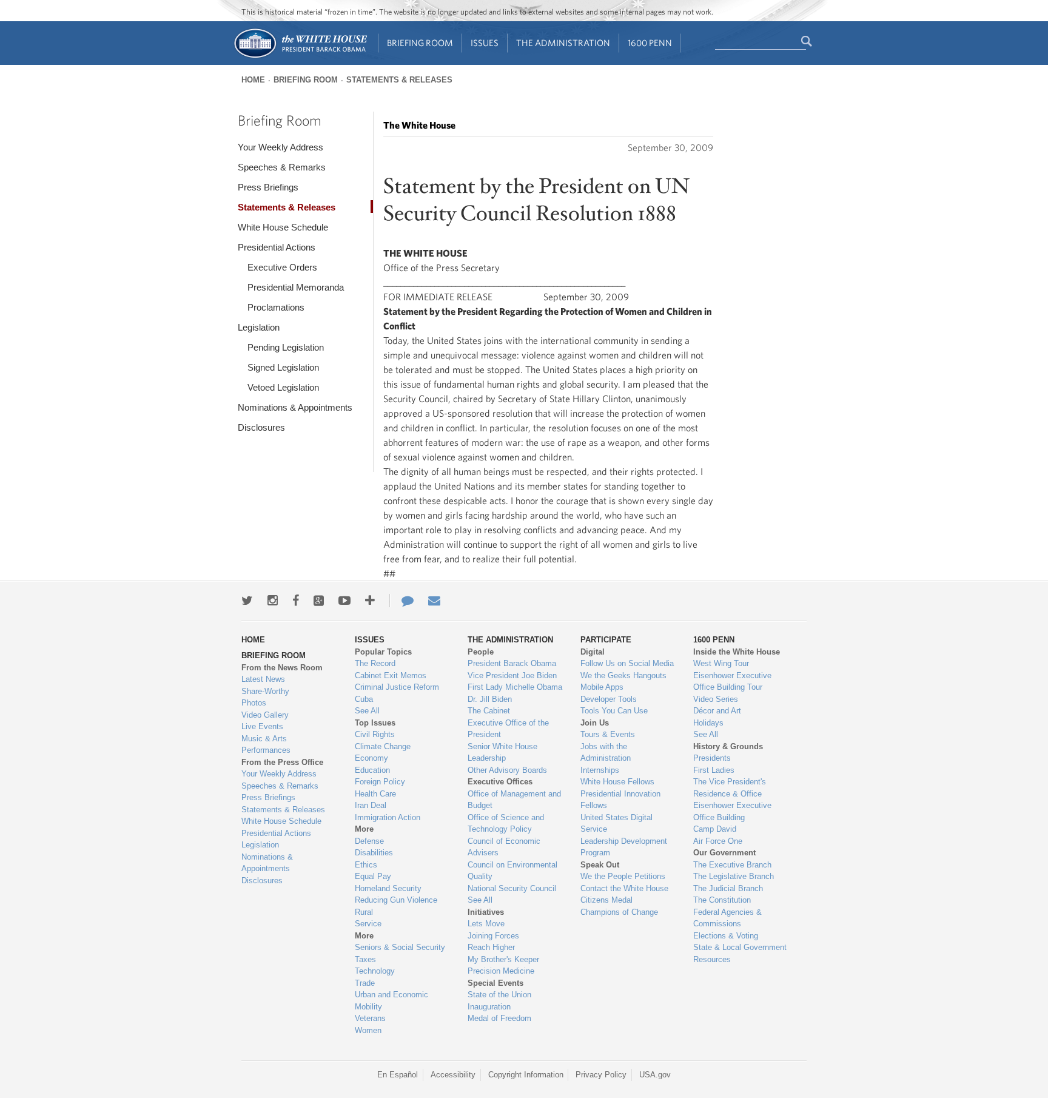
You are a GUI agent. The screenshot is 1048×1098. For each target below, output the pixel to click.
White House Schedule (283, 227)
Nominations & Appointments (295, 407)
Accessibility (453, 1074)
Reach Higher (491, 947)
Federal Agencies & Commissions (727, 918)
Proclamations (275, 307)
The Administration (563, 43)
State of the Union (499, 994)
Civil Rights (375, 734)
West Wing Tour (721, 663)
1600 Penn (650, 43)
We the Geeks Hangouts (623, 675)
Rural (364, 912)
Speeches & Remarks (282, 167)
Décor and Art (717, 710)
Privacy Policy (601, 1074)
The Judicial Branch (728, 888)
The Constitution (722, 899)
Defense (369, 841)
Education (372, 770)
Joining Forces (493, 935)
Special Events (495, 983)
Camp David (714, 829)
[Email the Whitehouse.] (434, 600)
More (364, 829)
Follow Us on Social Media (627, 663)
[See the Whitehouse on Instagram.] (272, 600)
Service (368, 923)
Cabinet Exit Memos (390, 675)
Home (253, 79)
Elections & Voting (725, 935)
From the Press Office (282, 762)
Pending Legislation (285, 347)
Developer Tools (608, 699)
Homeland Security (388, 888)
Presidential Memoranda (295, 287)
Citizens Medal (606, 899)
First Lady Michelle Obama (515, 687)
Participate (605, 639)
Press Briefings (268, 187)
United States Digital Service (616, 823)
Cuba (364, 699)
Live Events (262, 726)
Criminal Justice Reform (397, 687)
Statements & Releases (399, 79)
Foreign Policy (380, 781)
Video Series (715, 699)
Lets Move (486, 923)
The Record (375, 663)
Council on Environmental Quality (512, 870)
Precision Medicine (501, 970)
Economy (371, 758)
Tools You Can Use (614, 710)
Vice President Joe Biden (512, 675)
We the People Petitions (622, 876)
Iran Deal (370, 805)
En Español (397, 1074)
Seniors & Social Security (400, 947)
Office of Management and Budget (514, 799)
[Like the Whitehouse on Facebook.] (295, 600)
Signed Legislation (283, 367)
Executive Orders (282, 267)
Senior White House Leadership (502, 752)
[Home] (300, 56)
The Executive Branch (732, 864)
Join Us (594, 722)
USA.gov (655, 1074)
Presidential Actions (276, 247)
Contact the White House (624, 888)
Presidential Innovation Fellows (620, 799)
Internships (599, 770)
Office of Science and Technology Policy (506, 823)
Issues (485, 43)
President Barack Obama (512, 663)
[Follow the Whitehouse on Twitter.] (247, 600)
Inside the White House (736, 651)
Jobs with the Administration (605, 752)
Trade (365, 983)
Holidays (708, 722)
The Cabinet (489, 710)
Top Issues (375, 722)
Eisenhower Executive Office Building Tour (732, 681)
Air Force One (717, 841)
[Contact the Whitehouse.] (401, 600)
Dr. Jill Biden (490, 699)
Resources (712, 959)
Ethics (366, 864)
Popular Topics (383, 651)
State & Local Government (740, 947)
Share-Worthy (265, 691)
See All (367, 710)
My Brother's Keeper (503, 959)
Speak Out (599, 864)
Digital (592, 651)
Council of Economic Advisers (504, 847)
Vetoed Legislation (283, 387)
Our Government (724, 852)
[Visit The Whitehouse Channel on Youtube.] (344, 600)
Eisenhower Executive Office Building (732, 811)
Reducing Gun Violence (396, 899)
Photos (253, 702)
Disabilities (374, 852)
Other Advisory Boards (507, 770)
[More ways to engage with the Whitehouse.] (370, 600)
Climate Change (383, 746)
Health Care (375, 793)
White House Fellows (617, 781)
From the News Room (282, 667)
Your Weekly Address (280, 147)
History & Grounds (728, 746)
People (481, 651)
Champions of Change (619, 912)
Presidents (712, 758)
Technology (375, 970)
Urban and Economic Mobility (391, 1000)
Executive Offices (500, 781)
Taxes (365, 959)
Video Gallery (265, 714)
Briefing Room (420, 43)
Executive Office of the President (508, 728)
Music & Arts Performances (266, 744)
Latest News (263, 679)
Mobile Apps (601, 687)
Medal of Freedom (499, 1018)
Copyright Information (525, 1074)
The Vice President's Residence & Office (729, 787)
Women (368, 1030)
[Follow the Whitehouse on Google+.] (319, 600)
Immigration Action (387, 817)
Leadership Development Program (623, 847)
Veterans (370, 1018)
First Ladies (713, 770)
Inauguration (489, 1006)
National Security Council (512, 888)
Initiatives (486, 912)
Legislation (259, 327)
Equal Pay (373, 876)
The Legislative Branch (733, 876)
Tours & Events (607, 734)
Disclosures (261, 427)
